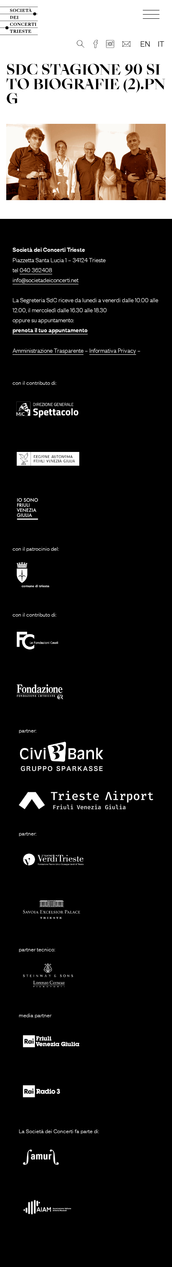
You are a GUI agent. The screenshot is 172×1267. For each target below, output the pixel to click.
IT (161, 43)
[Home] (25, 21)
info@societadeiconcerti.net (45, 279)
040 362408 (36, 269)
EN (145, 43)
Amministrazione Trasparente (48, 349)
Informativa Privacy (112, 349)
